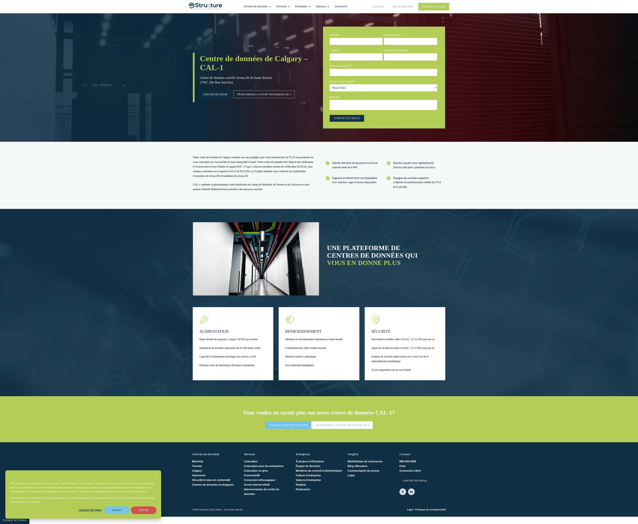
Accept (117, 510)
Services (281, 6)
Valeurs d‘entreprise (308, 480)
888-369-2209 (407, 461)
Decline (144, 510)
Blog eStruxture (358, 466)
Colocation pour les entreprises (264, 466)
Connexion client (410, 470)
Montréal (197, 461)
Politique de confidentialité (430, 509)
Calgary (197, 470)
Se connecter (403, 6)
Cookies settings (90, 510)
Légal (351, 475)
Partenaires (303, 489)
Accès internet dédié (257, 484)
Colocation (251, 461)
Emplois (301, 484)
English (378, 6)
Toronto (197, 466)
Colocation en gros (256, 470)
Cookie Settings (15, 520)
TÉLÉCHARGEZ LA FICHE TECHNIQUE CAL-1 (264, 94)
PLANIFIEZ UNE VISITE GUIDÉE (288, 425)
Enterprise (301, 6)
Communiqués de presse (363, 470)
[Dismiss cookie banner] (155, 477)
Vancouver (199, 475)
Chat (402, 466)
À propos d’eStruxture (310, 461)
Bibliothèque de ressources (365, 461)
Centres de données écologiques (213, 484)
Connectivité (252, 475)
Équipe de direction (308, 466)
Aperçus (321, 6)
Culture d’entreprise (308, 475)
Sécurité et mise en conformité (211, 480)
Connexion (340, 6)
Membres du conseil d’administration (319, 470)
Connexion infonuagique (259, 480)
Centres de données (256, 6)
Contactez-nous (434, 6)
